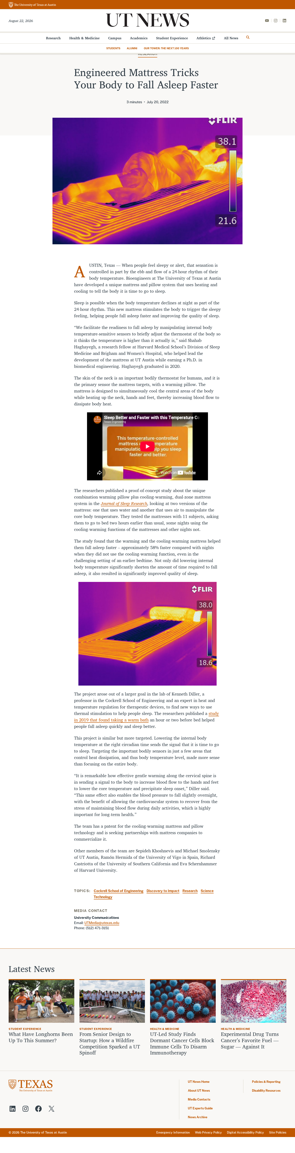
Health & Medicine (84, 38)
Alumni (132, 48)
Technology (103, 897)
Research (53, 38)
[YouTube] (267, 20)
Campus (114, 38)
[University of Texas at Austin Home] (32, 5)
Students (113, 48)
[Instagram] (276, 20)
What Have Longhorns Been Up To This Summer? (41, 1037)
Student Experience (172, 38)
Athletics (204, 38)
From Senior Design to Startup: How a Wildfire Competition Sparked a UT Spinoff (109, 1043)
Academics (139, 38)
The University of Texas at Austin (43, 1132)
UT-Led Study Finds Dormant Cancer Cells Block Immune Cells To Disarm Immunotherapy (182, 1043)
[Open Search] (248, 37)
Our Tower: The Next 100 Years (166, 48)
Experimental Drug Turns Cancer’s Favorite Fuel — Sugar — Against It (250, 1040)
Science (207, 891)
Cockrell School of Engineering (118, 891)
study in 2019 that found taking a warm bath (146, 716)
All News (231, 38)
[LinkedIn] (284, 20)
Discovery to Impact (163, 891)
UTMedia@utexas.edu (101, 923)
